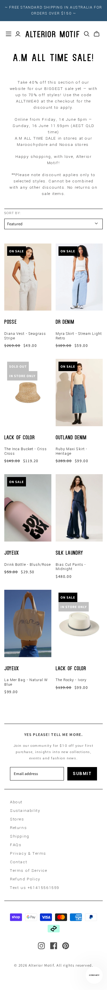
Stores (17, 819)
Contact (18, 862)
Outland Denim (71, 438)
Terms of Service (28, 870)
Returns (18, 827)
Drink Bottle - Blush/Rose (27, 564)
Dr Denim (65, 322)
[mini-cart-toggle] (96, 34)
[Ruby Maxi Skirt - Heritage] (79, 392)
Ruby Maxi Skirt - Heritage (71, 451)
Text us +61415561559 (34, 887)
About (16, 802)
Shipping (19, 836)
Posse (10, 322)
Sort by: (12, 213)
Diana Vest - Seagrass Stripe (25, 336)
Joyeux (11, 553)
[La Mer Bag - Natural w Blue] (27, 623)
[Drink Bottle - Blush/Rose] (27, 508)
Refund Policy (25, 879)
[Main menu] (8, 34)
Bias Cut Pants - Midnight (71, 567)
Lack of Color (19, 438)
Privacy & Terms (28, 853)
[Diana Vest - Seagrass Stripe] (27, 277)
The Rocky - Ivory (71, 680)
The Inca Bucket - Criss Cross (25, 451)
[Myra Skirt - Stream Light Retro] (79, 277)
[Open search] (87, 34)
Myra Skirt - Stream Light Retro (79, 336)
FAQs (15, 845)
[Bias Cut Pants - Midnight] (79, 508)
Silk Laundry (69, 553)
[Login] (18, 34)
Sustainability (25, 810)
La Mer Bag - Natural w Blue (26, 682)
